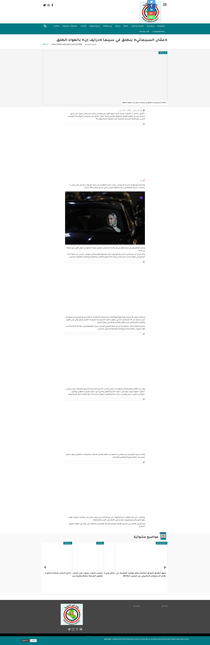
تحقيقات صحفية (70, 26)
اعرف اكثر (107, 639)
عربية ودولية (95, 26)
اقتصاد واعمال (137, 26)
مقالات (56, 26)
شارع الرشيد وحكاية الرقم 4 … (89, 573)
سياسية (150, 26)
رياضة (117, 26)
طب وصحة (144, 32)
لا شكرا (25, 641)
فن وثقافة (107, 26)
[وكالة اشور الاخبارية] (71, 614)
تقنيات (83, 26)
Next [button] (45, 567)
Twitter (44, 5)
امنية (126, 26)
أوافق (33, 641)
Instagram (48, 5)
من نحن (164, 606)
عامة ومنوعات (158, 32)
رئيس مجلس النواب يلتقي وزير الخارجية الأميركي (143, 573)
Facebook (52, 5)
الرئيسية (161, 26)
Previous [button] (164, 567)
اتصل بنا (136, 606)
